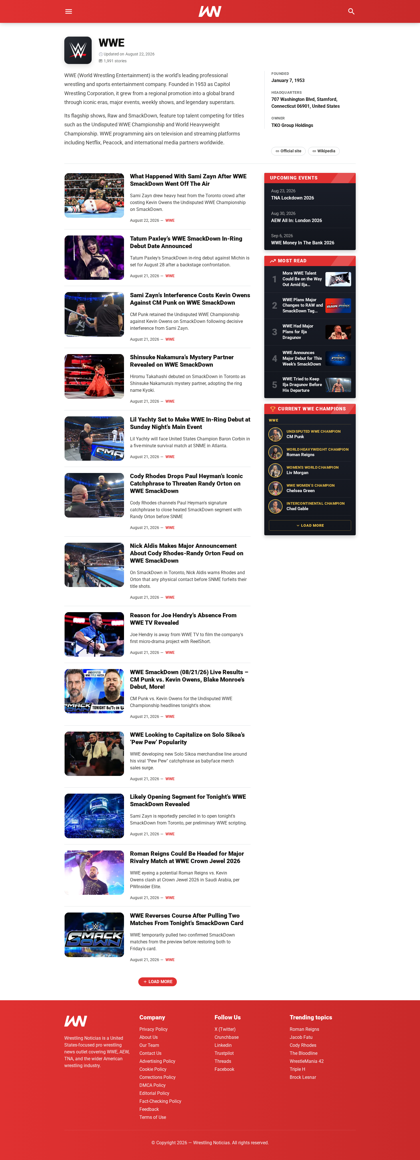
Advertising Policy (157, 1061)
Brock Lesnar (303, 1077)
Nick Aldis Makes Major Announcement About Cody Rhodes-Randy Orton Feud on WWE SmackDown (186, 553)
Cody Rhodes (303, 1045)
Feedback (149, 1109)
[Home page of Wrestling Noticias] (210, 11)
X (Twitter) (225, 1029)
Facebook (224, 1069)
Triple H (297, 1069)
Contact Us (150, 1053)
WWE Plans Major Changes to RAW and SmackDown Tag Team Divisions (303, 305)
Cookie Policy (153, 1069)
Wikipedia (326, 151)
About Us (148, 1037)
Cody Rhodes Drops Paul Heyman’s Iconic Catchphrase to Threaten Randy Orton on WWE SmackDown (186, 483)
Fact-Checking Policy (160, 1101)
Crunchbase (227, 1037)
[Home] (75, 1022)
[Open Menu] (68, 11)
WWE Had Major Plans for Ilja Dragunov (298, 332)
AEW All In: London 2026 (296, 220)
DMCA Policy (152, 1085)
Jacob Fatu (301, 1037)
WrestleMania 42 (307, 1061)
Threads (223, 1061)
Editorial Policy (154, 1093)
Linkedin (223, 1045)
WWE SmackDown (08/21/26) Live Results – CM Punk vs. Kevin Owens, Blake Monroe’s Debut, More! (189, 679)
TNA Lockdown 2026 (292, 198)
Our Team (149, 1045)
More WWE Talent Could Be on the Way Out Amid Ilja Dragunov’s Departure (302, 279)
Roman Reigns (304, 1029)
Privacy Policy (153, 1029)
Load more (160, 981)
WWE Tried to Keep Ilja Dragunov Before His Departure (302, 384)
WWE (170, 220)
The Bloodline (303, 1053)
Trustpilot (224, 1053)
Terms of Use (152, 1117)
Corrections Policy (157, 1077)
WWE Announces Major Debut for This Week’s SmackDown (302, 358)
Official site (291, 151)
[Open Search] (351, 11)
